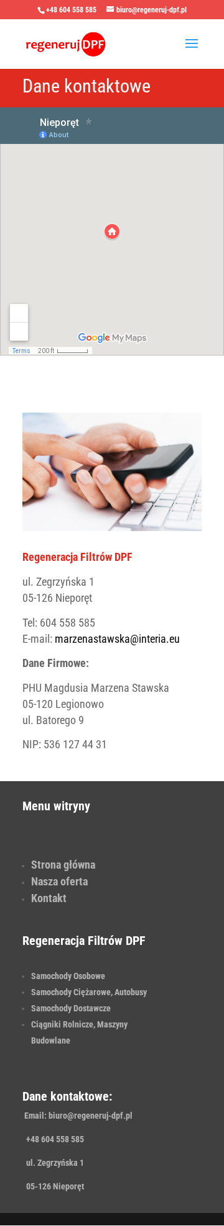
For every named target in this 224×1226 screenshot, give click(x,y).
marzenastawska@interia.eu (117, 638)
